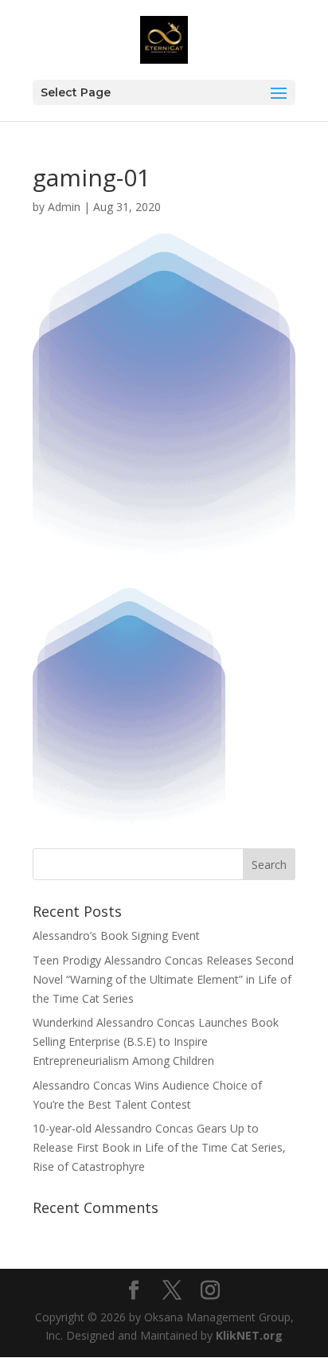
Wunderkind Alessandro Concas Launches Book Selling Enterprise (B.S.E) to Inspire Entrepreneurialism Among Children (156, 1041)
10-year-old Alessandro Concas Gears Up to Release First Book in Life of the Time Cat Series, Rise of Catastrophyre (159, 1147)
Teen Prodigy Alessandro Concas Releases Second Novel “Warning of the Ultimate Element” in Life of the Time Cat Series (163, 979)
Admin (64, 206)
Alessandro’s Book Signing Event (116, 935)
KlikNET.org (249, 1335)
